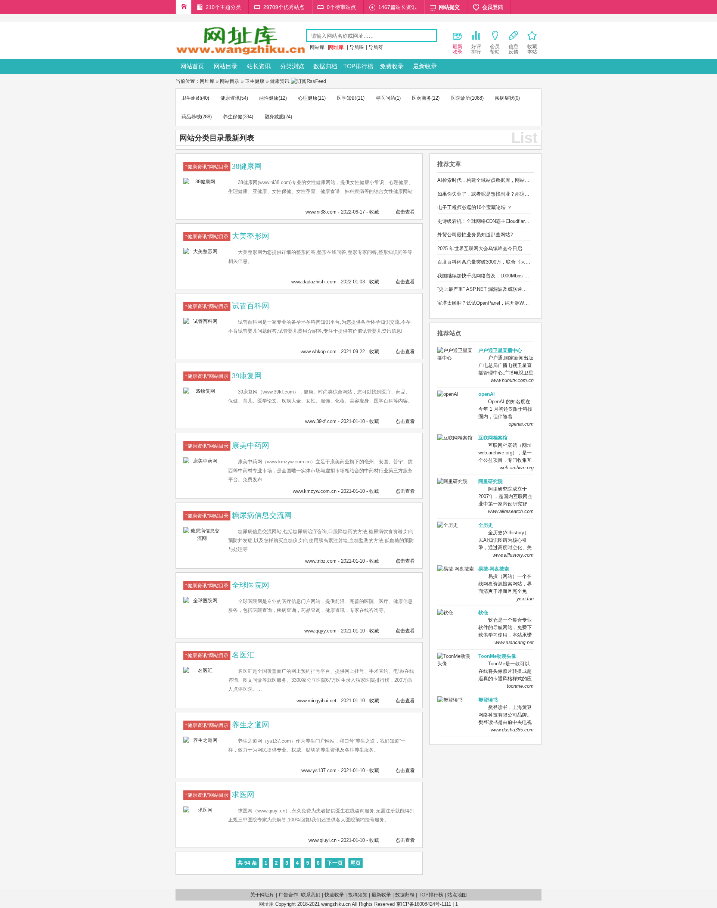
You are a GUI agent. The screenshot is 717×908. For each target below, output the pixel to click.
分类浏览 (292, 66)
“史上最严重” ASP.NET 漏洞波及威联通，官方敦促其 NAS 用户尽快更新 (515, 289)
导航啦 (357, 47)
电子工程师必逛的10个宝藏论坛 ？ (474, 207)
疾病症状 (504, 98)
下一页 (335, 863)
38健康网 (247, 166)
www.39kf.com (320, 421)
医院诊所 (460, 98)
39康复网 (247, 375)
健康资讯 (279, 81)
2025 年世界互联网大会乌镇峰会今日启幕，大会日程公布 (499, 248)
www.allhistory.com (513, 555)
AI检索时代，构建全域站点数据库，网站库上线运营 (493, 180)
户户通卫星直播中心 (500, 350)
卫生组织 (191, 98)
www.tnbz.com (320, 561)
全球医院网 (250, 585)
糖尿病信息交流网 (262, 515)
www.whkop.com (318, 351)
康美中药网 (250, 445)
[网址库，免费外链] (241, 53)
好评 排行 (476, 49)
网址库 (207, 81)
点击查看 (405, 212)
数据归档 (325, 66)
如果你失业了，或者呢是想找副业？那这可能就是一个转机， (502, 194)
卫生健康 (254, 81)
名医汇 (243, 655)
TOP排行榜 (358, 66)
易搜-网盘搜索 (493, 569)
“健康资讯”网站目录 (207, 167)
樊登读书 (488, 700)
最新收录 (425, 66)
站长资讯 (259, 66)
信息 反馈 (513, 49)
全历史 (485, 525)
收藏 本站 (532, 49)
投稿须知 (357, 895)
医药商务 (421, 98)
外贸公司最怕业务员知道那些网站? (475, 234)
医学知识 (346, 98)
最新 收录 (457, 49)
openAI (486, 394)
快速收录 (334, 895)
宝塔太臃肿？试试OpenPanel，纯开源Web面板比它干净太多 (502, 303)
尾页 (355, 863)
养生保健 (232, 116)
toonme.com (520, 686)
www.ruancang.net (514, 642)
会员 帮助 (495, 49)
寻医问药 (385, 98)
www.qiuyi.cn (322, 840)
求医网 (243, 794)
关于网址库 (262, 895)
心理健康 (307, 98)
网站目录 (226, 66)
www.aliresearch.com (511, 511)
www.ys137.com (318, 770)
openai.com (521, 424)
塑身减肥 (274, 116)
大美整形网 (250, 236)
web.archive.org (517, 467)
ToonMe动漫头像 (497, 656)
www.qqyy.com (320, 631)
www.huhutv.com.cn (512, 380)
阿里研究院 (490, 481)
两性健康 (269, 98)
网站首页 (192, 66)
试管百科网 (250, 306)
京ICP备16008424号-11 (421, 904)
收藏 (374, 212)
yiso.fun (525, 598)
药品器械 (191, 116)
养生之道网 (250, 725)
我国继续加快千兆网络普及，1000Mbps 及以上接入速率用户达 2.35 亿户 (516, 276)
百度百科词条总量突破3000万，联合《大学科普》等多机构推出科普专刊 (515, 262)
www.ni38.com (320, 212)
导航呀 (376, 47)
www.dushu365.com (512, 730)
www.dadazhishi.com (313, 281)
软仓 (483, 612)
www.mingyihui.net (316, 700)
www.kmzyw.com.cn (314, 491)
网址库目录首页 (183, 7)
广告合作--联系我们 (299, 895)
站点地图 (457, 895)
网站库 (317, 47)
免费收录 (392, 66)
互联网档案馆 (493, 438)
